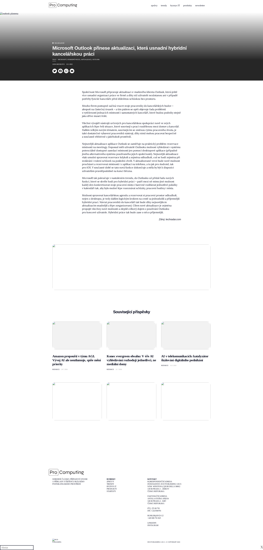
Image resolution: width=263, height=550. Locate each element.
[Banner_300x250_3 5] (186, 401)
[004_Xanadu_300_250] (77, 401)
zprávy (154, 5)
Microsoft (62, 59)
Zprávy (110, 482)
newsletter (200, 5)
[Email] (72, 71)
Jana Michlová (58, 64)
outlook (96, 59)
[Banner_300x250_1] (131, 401)
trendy (164, 5)
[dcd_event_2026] (131, 267)
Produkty (112, 489)
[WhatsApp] (66, 71)
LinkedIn (151, 523)
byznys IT (175, 5)
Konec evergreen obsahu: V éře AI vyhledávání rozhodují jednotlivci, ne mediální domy (131, 360)
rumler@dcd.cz (155, 516)
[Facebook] (60, 71)
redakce (56, 369)
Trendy (110, 484)
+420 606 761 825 (154, 518)
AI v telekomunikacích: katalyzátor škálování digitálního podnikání (185, 358)
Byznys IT (111, 486)
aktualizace (86, 59)
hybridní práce (73, 59)
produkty (187, 5)
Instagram (152, 525)
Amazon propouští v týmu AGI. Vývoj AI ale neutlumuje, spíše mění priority (76, 360)
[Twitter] (54, 71)
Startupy (111, 491)
